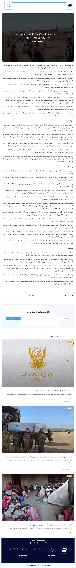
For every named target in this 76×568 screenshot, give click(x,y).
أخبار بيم (34, 42)
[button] (14, 5)
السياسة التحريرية (50, 561)
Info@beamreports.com (50, 558)
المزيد (70, 398)
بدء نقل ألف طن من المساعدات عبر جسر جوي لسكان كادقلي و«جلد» (53, 391)
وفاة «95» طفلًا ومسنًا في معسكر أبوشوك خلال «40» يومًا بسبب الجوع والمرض (50, 525)
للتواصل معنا (51, 555)
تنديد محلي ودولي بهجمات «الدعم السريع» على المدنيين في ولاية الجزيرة (38, 35)
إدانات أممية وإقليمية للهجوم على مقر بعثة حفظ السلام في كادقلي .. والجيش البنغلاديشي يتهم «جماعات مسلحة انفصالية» (38, 457)
